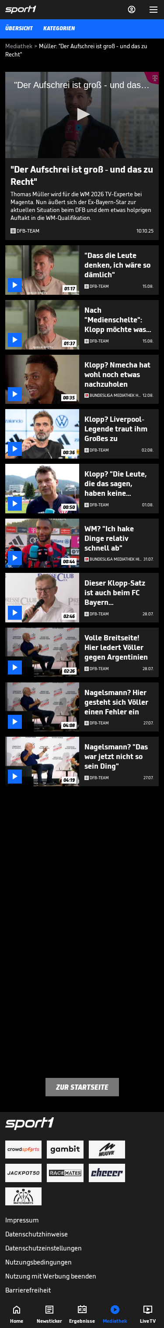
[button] (82, 114)
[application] (82, 115)
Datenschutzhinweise (36, 1234)
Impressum (22, 1220)
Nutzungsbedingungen (38, 1262)
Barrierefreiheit (28, 1290)
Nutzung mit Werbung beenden (50, 1276)
